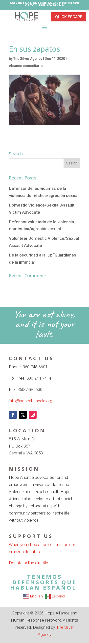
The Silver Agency (27, 59)
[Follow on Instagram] (33, 415)
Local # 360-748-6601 (63, 2)
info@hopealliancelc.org (30, 400)
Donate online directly (28, 562)
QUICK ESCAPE (68, 17)
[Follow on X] (23, 415)
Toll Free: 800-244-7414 (47, 5)
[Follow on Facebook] (13, 415)
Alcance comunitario (26, 66)
